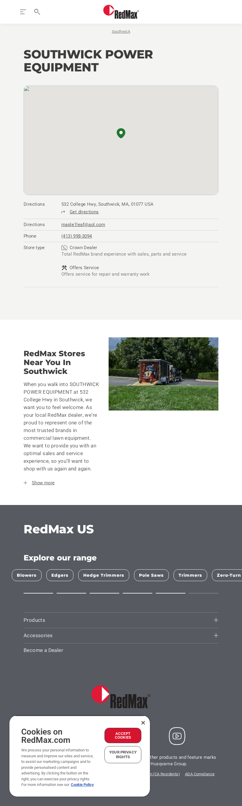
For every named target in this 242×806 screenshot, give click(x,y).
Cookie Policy (82, 784)
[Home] (121, 11)
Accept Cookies (123, 735)
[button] (121, 133)
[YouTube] (177, 736)
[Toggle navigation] (23, 12)
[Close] (143, 722)
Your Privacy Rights (123, 754)
